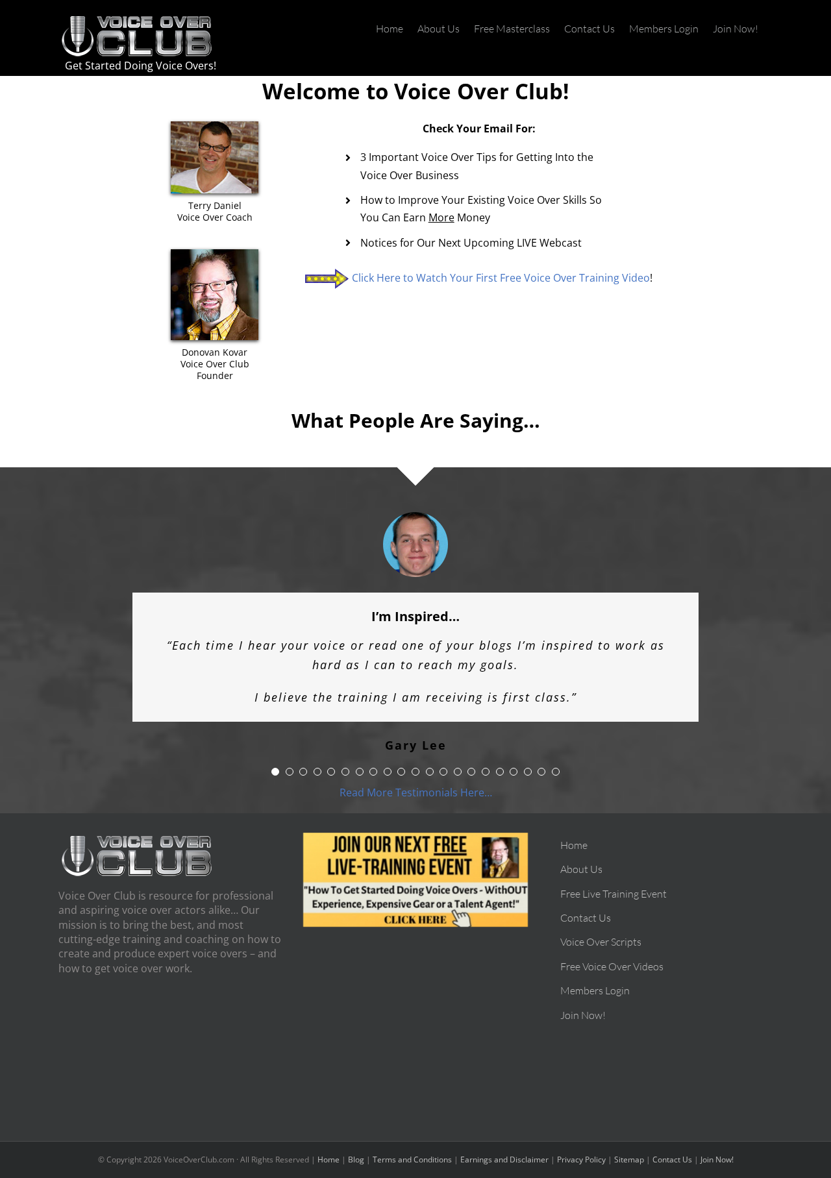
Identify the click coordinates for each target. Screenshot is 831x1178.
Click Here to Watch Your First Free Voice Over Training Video (501, 278)
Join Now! (717, 1146)
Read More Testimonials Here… (416, 779)
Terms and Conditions (412, 1146)
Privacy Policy (581, 1146)
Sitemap (629, 1146)
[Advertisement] (415, 1018)
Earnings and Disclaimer (504, 1146)
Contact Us (672, 1146)
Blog (356, 1146)
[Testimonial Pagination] (275, 759)
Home (328, 1146)
